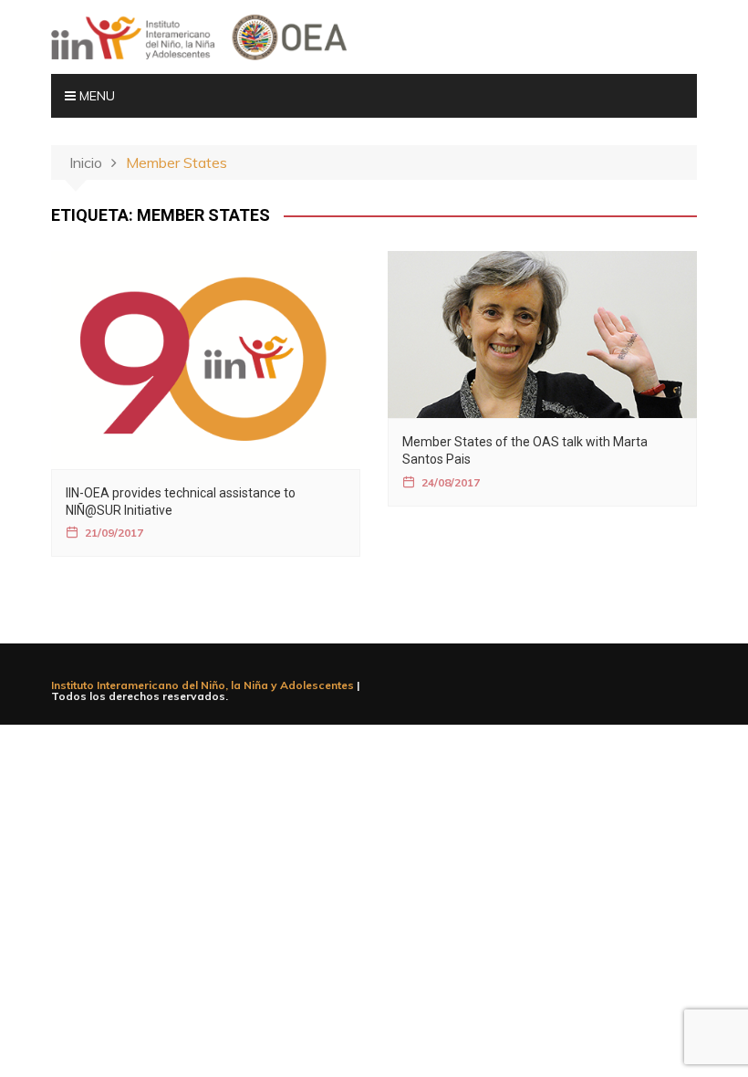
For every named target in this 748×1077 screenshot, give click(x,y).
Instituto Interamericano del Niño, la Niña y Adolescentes (202, 685)
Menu (95, 96)
